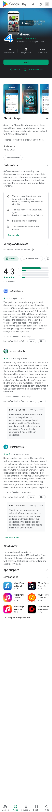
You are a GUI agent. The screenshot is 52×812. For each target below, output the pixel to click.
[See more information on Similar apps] (46, 577)
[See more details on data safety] (13, 235)
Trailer (25, 23)
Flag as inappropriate (16, 617)
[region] (26, 51)
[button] (30, 53)
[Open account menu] (47, 4)
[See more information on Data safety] (46, 165)
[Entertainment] (13, 157)
